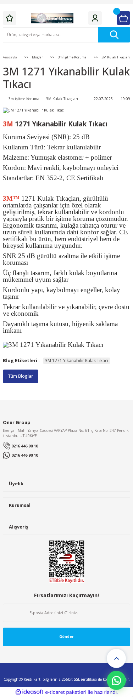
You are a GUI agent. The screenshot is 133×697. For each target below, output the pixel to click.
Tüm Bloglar (20, 376)
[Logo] (52, 18)
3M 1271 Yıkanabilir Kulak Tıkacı (76, 361)
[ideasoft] (29, 692)
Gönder (66, 636)
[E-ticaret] (66, 692)
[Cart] (123, 18)
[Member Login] (95, 18)
